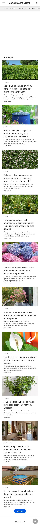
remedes (13, 9)
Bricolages (22, 9)
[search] (36, 3)
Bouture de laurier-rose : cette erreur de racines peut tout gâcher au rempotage (20, 315)
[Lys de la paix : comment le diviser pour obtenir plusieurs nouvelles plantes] (20, 341)
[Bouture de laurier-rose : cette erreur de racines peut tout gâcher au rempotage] (20, 296)
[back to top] (35, 521)
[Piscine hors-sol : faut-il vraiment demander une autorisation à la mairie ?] (20, 475)
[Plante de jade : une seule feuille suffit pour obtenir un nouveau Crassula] (20, 386)
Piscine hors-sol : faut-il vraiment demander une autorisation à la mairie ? (19, 494)
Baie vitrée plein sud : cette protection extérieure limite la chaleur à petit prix (17, 449)
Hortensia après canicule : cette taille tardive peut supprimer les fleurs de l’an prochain (19, 271)
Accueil (5, 9)
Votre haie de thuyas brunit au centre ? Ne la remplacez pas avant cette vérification (18, 89)
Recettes (32, 9)
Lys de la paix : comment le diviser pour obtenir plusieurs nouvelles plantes (20, 360)
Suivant (19, 511)
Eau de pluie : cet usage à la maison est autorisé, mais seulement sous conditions (17, 133)
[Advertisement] (20, 33)
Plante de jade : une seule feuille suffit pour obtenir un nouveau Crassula (19, 405)
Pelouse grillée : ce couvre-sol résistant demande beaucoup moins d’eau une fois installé (18, 178)
